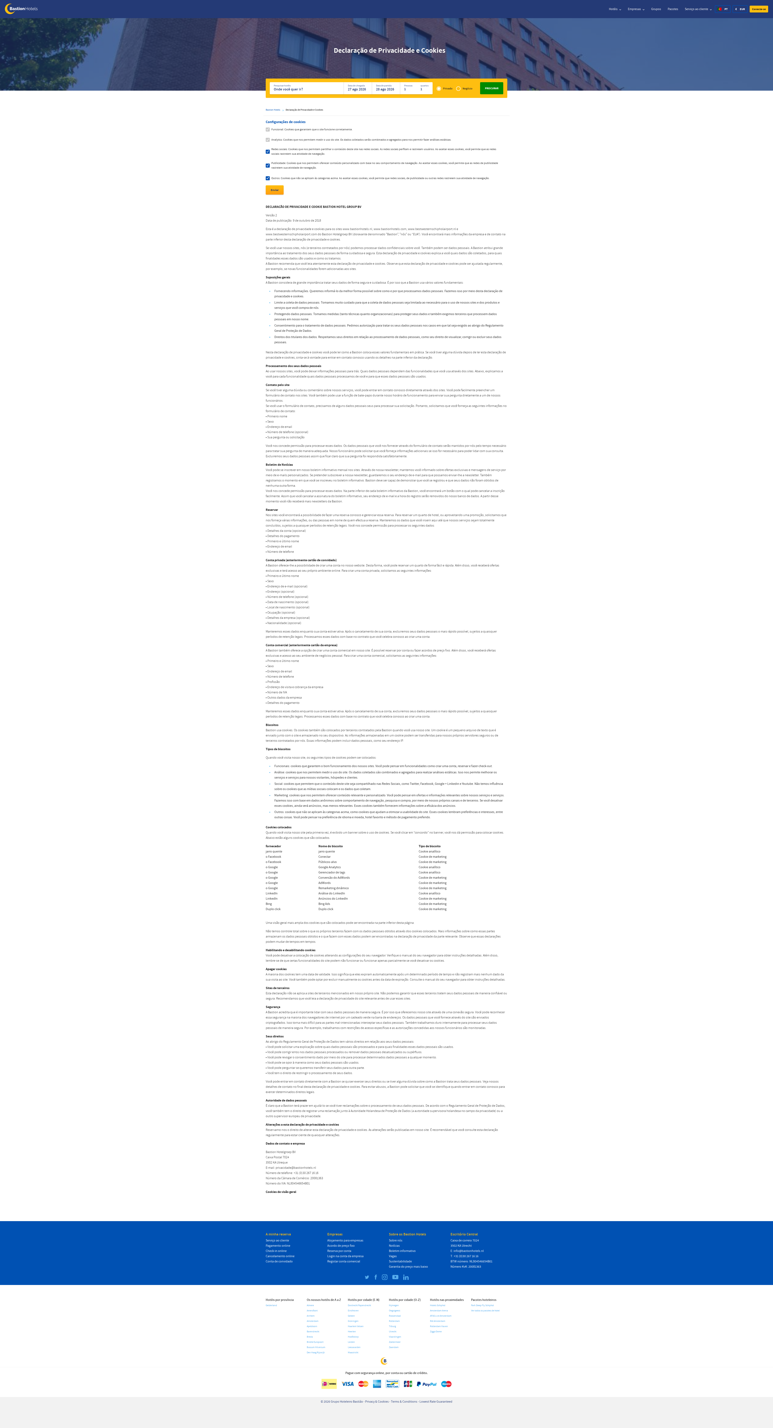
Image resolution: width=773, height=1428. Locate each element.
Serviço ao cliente (697, 9)
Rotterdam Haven (439, 1326)
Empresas (635, 9)
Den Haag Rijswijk (316, 1352)
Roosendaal (395, 1316)
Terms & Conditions (404, 1401)
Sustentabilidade (400, 1261)
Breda (310, 1337)
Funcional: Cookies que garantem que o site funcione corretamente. (311, 129)
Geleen (351, 1316)
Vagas (393, 1256)
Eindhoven (353, 1310)
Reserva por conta (339, 1251)
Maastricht (353, 1352)
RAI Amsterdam (437, 1321)
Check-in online (276, 1251)
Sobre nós (395, 1240)
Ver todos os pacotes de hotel (485, 1310)
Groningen (353, 1321)
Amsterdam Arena (439, 1310)
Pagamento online (278, 1245)
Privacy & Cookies (377, 1401)
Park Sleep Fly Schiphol (482, 1305)
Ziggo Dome (436, 1331)
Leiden (351, 1342)
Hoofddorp (353, 1337)
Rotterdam (394, 1321)
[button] (759, 9)
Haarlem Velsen (356, 1326)
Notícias (394, 1245)
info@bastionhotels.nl (469, 1251)
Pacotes (673, 9)
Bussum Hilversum (316, 1347)
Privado (448, 88)
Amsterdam (312, 1321)
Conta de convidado (279, 1261)
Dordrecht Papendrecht (359, 1305)
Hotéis (613, 9)
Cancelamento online (280, 1256)
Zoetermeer (395, 1342)
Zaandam (394, 1347)
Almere (310, 1305)
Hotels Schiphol (437, 1305)
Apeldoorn (312, 1326)
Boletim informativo (402, 1251)
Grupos (656, 9)
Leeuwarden (354, 1347)
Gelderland (271, 1305)
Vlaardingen (395, 1337)
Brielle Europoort (315, 1342)
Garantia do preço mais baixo (408, 1266)
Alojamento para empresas (345, 1240)
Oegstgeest (394, 1310)
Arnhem (311, 1316)
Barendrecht (313, 1331)
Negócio (467, 88)
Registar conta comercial (343, 1261)
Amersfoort (312, 1310)
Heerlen (352, 1331)
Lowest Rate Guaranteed (436, 1401)
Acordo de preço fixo (341, 1245)
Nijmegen (394, 1305)
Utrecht (392, 1331)
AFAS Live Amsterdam (441, 1316)
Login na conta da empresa (345, 1256)
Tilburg (392, 1326)
